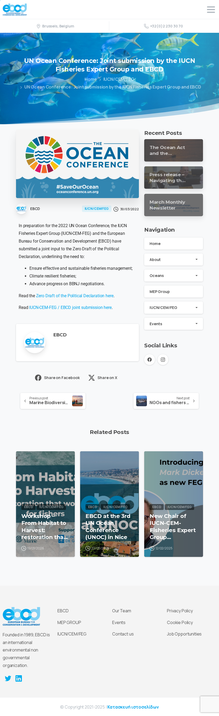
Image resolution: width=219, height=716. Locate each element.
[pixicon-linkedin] (18, 678)
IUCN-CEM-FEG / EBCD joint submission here (69, 307)
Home (91, 79)
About (155, 259)
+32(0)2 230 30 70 (166, 26)
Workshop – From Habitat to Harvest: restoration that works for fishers (45, 526)
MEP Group (160, 291)
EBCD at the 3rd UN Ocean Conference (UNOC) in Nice (107, 526)
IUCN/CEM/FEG (118, 79)
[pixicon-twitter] (8, 678)
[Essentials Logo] (21, 616)
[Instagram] (163, 359)
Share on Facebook (62, 377)
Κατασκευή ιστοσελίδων (133, 707)
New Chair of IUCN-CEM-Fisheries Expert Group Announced (172, 526)
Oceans (157, 275)
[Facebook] (149, 359)
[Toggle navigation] (211, 9)
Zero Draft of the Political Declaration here (75, 295)
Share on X (107, 377)
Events (156, 323)
